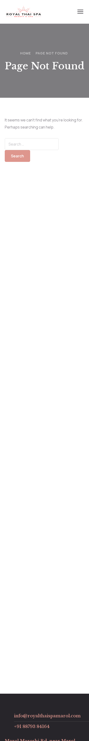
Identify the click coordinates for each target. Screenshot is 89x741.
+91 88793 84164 (32, 726)
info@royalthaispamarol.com (47, 716)
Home (25, 53)
